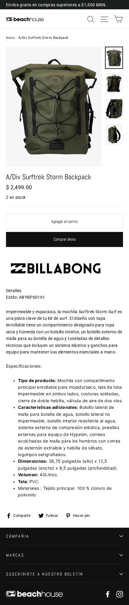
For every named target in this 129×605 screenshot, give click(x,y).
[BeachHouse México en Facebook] (107, 593)
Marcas (15, 555)
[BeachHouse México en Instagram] (119, 593)
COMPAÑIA (17, 536)
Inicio (10, 38)
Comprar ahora (64, 239)
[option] (54, 107)
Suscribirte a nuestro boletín (44, 574)
